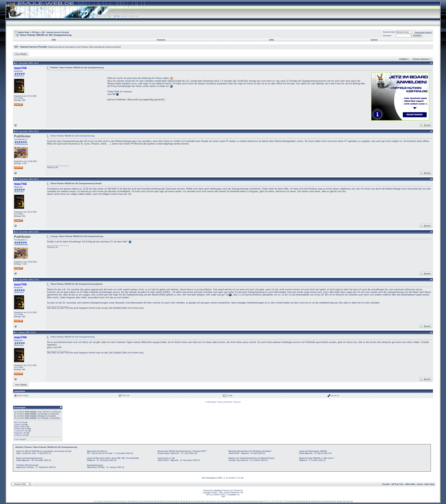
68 (260, 501)
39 (184, 501)
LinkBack (403, 59)
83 (299, 501)
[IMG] (16, 426)
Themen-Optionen (420, 59)
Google (229, 395)
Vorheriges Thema (215, 402)
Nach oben (430, 484)
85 (304, 501)
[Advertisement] (76, 96)
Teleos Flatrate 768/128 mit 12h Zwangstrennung (72, 136)
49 (210, 501)
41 (189, 501)
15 (121, 501)
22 (140, 501)
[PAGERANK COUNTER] (223, 497)
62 (244, 501)
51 (215, 501)
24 (145, 501)
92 (322, 501)
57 (231, 501)
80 (291, 501)
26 (150, 501)
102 (351, 501)
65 (252, 501)
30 (160, 501)
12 (113, 501)
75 (278, 501)
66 (254, 501)
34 (171, 501)
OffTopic (36, 32)
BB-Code (18, 422)
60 (239, 501)
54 (223, 501)
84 (302, 501)
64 (249, 501)
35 (173, 501)
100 (343, 501)
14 (119, 501)
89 (315, 501)
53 (221, 501)
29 (158, 501)
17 (126, 501)
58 (234, 501)
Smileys (17, 424)
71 (268, 501)
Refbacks (18, 435)
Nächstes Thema (231, 402)
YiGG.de (125, 395)
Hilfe (54, 40)
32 (166, 501)
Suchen (374, 40)
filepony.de (52, 167)
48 (207, 501)
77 (283, 501)
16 (124, 501)
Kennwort (387, 36)
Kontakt (386, 484)
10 (108, 501)
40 (187, 501)
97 (335, 501)
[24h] (271, 40)
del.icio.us (335, 395)
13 (116, 501)
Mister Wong (23, 395)
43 (194, 501)
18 (129, 501)
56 (228, 501)
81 (294, 501)
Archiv (420, 484)
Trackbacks (19, 431)
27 (153, 501)
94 (328, 501)
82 (296, 501)
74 (275, 501)
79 (288, 501)
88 (312, 501)
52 (218, 501)
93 (325, 501)
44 (197, 501)
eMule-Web (410, 484)
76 (281, 501)
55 (226, 501)
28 (155, 501)
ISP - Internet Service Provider (55, 32)
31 (163, 501)
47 (205, 501)
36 (176, 501)
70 (265, 501)
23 (142, 501)
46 (202, 501)
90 (317, 501)
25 (147, 501)
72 (270, 501)
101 (347, 501)
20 (134, 501)
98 (338, 501)
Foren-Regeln (20, 439)
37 (179, 501)
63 (247, 501)
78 (286, 501)
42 (192, 501)
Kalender (161, 40)
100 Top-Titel (397, 484)
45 (200, 501)
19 (132, 501)
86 (307, 501)
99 (341, 501)
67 (257, 501)
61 (241, 501)
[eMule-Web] (23, 32)
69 (262, 501)
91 (320, 501)
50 (213, 501)
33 (168, 501)
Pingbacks (18, 433)
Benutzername (389, 32)
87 (309, 501)
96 (333, 501)
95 (330, 501)
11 (111, 501)
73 (273, 501)
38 (181, 501)
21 (137, 501)
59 (236, 501)
